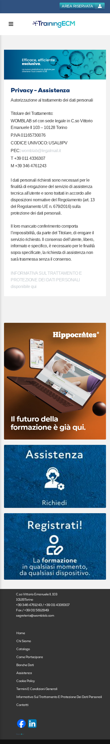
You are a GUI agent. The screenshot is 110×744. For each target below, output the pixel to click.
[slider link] (55, 476)
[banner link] (55, 65)
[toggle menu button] (10, 24)
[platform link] (54, 24)
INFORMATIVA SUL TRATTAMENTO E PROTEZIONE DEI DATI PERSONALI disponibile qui (46, 280)
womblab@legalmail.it (41, 150)
